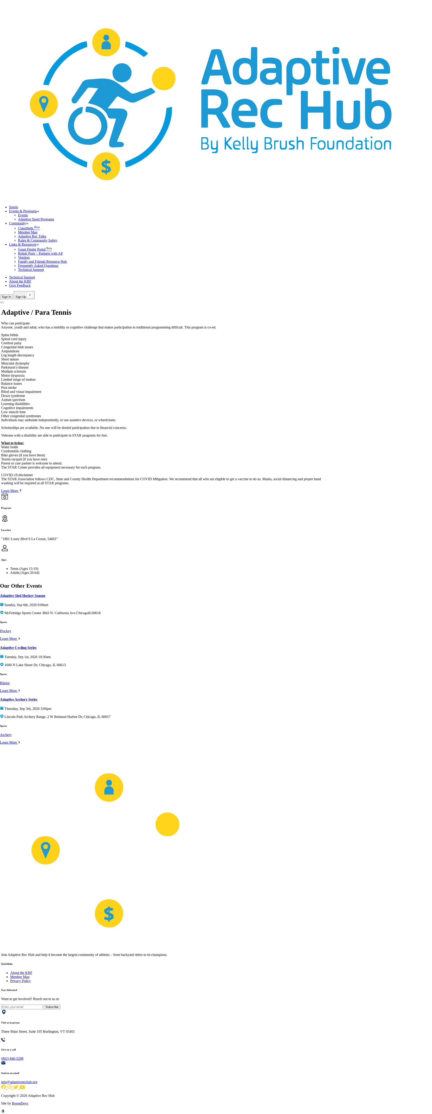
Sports (13, 207)
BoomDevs (20, 1103)
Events (23, 215)
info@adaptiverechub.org (19, 1082)
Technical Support (31, 270)
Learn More (9, 639)
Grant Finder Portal (35, 249)
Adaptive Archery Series (18, 699)
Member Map (27, 232)
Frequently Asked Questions (38, 265)
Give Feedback (20, 285)
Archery (6, 735)
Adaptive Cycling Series (18, 648)
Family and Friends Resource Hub (42, 261)
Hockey (5, 631)
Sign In (6, 297)
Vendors (24, 257)
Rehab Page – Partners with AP (40, 253)
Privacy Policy (20, 981)
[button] (24, 211)
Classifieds (29, 228)
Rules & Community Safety (37, 240)
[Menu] (2, 302)
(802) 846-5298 (12, 1058)
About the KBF (20, 281)
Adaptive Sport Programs (36, 219)
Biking (5, 683)
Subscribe (51, 1007)
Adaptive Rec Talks (32, 236)
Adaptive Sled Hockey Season (22, 596)
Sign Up (21, 297)
